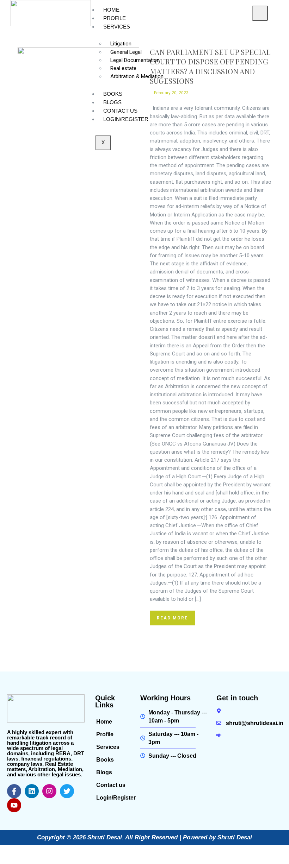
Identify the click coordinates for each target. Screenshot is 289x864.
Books (112, 94)
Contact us (120, 111)
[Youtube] (14, 805)
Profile (114, 18)
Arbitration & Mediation (137, 76)
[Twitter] (67, 791)
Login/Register (125, 119)
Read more (172, 618)
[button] (114, 747)
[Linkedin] (32, 791)
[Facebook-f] (14, 791)
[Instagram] (49, 791)
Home (111, 10)
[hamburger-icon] (260, 13)
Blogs (112, 102)
